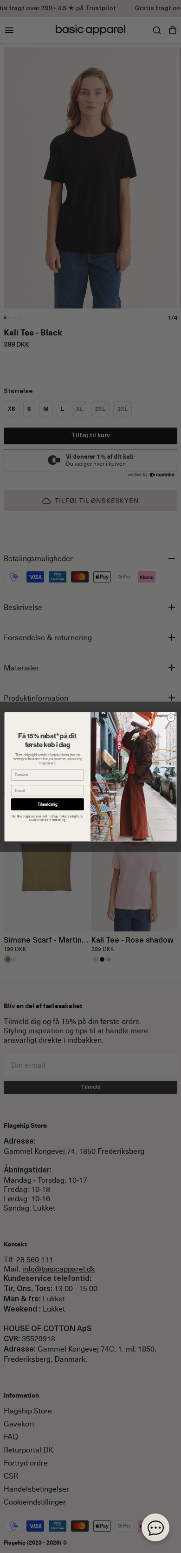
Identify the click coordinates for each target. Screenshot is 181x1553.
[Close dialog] (171, 718)
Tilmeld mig (48, 804)
